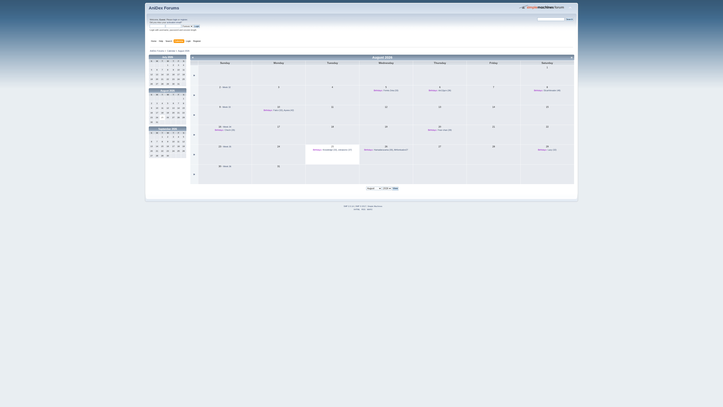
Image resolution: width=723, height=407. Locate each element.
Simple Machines (375, 206)
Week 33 (227, 107)
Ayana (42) (289, 110)
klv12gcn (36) (445, 90)
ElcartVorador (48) (552, 90)
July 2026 (167, 57)
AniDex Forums (164, 8)
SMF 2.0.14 (349, 206)
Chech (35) (230, 130)
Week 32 (227, 87)
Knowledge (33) (330, 150)
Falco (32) (278, 110)
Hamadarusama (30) (383, 150)
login (175, 19)
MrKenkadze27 (401, 150)
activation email (174, 22)
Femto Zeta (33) (391, 90)
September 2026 (167, 129)
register (183, 19)
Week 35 (227, 146)
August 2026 (167, 90)
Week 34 (227, 127)
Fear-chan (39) (445, 130)
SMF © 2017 (360, 206)
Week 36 (227, 166)
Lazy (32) (552, 150)
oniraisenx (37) (345, 150)
